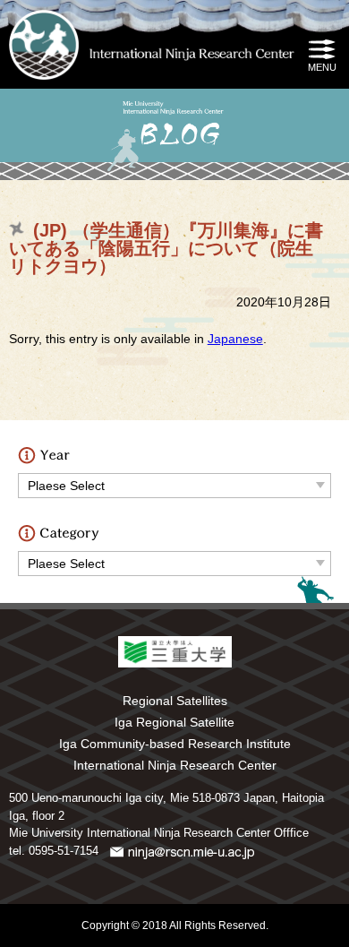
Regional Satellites (175, 700)
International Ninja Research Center (175, 765)
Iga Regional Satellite (174, 722)
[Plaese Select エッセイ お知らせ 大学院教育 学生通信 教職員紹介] (174, 559)
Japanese (235, 338)
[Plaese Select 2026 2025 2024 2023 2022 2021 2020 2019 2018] (174, 481)
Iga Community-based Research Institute (175, 743)
